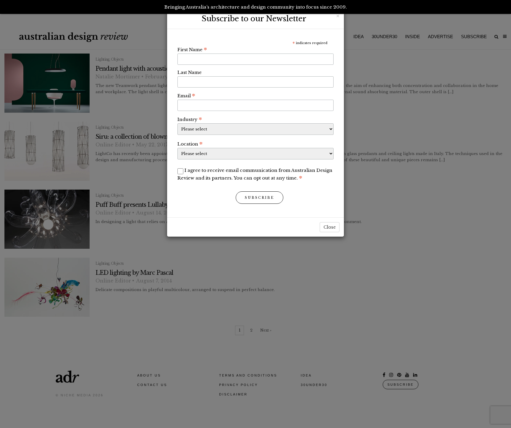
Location (190, 143)
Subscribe (259, 198)
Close (330, 227)
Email (186, 95)
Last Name (189, 72)
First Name (192, 49)
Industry (189, 119)
